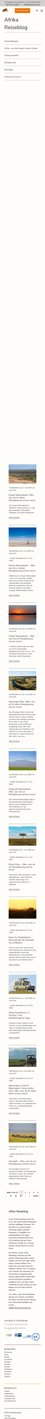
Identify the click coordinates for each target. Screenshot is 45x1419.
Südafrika (7, 1371)
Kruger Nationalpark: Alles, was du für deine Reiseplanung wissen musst (22, 497)
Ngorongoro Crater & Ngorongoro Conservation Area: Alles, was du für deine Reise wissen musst (22, 1090)
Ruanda (7, 1364)
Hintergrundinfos (11, 55)
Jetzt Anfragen (22, 10)
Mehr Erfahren (14, 518)
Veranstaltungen (11, 41)
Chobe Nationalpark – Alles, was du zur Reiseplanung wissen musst (22, 639)
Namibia (7, 1362)
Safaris (6, 1391)
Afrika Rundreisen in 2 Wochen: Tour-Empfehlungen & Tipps (19, 1015)
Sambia (7, 1367)
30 (21, 1196)
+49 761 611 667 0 (12, 4)
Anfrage (7, 1416)
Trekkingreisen (9, 1396)
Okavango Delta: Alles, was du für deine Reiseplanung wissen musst (22, 704)
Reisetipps (8, 70)
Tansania (7, 1374)
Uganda (7, 1376)
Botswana (8, 1352)
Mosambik (8, 1359)
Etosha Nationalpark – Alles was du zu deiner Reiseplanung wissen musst (22, 568)
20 (16, 1196)
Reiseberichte (10, 63)
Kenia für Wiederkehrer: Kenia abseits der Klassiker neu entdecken (21, 940)
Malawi (7, 1357)
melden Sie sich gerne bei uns (20, 1308)
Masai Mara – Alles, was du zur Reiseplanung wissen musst (22, 867)
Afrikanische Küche (12, 77)
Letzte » (36, 1196)
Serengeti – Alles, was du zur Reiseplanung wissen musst (22, 1162)
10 (11, 1196)
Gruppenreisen (9, 1398)
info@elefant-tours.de (32, 4)
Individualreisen (10, 1401)
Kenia (6, 1355)
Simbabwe (8, 1369)
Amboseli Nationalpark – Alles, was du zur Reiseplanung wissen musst (22, 792)
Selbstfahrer (8, 1394)
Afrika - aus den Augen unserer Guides (20, 48)
